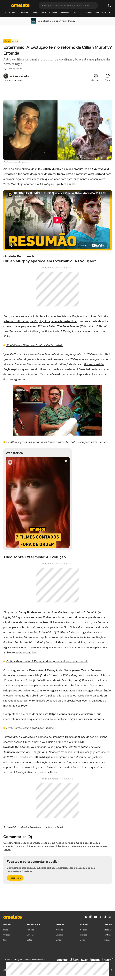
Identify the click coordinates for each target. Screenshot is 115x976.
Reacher (53, 12)
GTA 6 (43, 12)
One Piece (77, 12)
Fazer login (15, 877)
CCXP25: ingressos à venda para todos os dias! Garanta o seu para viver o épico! (57, 442)
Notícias (7, 930)
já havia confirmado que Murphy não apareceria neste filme (40, 321)
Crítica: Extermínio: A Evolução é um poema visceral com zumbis (47, 661)
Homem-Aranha (92, 12)
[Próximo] (109, 12)
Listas (6, 940)
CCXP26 (13, 12)
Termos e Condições (12, 959)
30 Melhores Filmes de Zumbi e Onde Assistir (34, 345)
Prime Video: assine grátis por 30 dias (29, 728)
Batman (105, 12)
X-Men (34, 12)
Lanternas (64, 12)
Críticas (6, 935)
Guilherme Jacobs (19, 76)
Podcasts (24, 12)
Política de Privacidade (35, 959)
